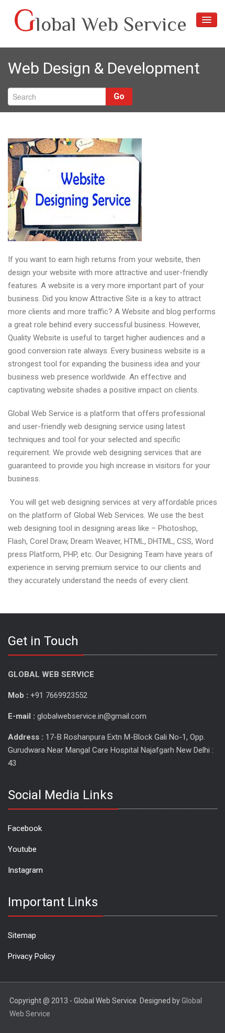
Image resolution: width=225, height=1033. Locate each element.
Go (119, 96)
